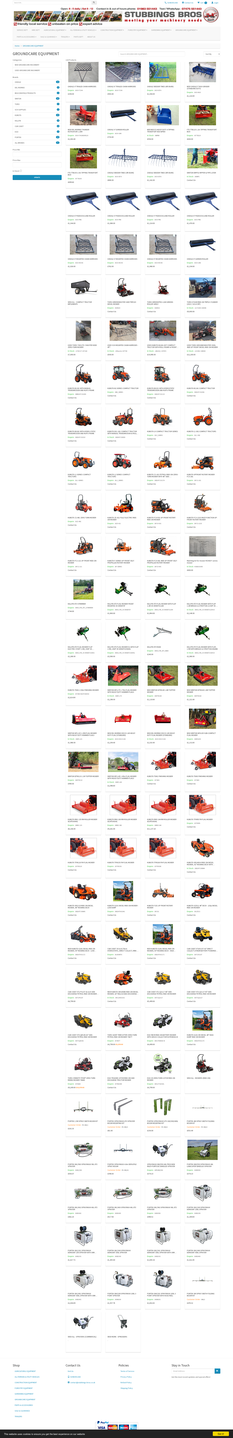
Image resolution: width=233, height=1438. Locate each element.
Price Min (16, 149)
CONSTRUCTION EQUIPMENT (111, 30)
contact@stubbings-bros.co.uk (82, 1382)
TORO (37, 104)
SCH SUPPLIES (37, 109)
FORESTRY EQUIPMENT (137, 30)
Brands (15, 77)
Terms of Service (127, 1371)
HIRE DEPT (36, 30)
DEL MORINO (37, 87)
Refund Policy (126, 1382)
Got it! (221, 1433)
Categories (17, 60)
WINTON (37, 98)
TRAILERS (64, 37)
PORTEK (37, 137)
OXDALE (37, 82)
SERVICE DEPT (22, 30)
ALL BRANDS (37, 143)
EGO (37, 132)
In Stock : (16, 171)
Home (17, 46)
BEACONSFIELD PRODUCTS (37, 93)
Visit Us (70, 1371)
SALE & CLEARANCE (48, 37)
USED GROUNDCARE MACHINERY (27, 70)
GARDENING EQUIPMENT (160, 30)
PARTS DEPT (78, 37)
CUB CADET (37, 126)
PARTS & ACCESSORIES (26, 37)
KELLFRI (37, 120)
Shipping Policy (127, 1388)
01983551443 (75, 1377)
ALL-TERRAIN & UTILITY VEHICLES (82, 30)
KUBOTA (37, 115)
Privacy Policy (126, 1377)
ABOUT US (91, 37)
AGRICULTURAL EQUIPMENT (54, 30)
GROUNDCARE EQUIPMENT (185, 30)
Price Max (16, 160)
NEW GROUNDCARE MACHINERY (27, 65)
